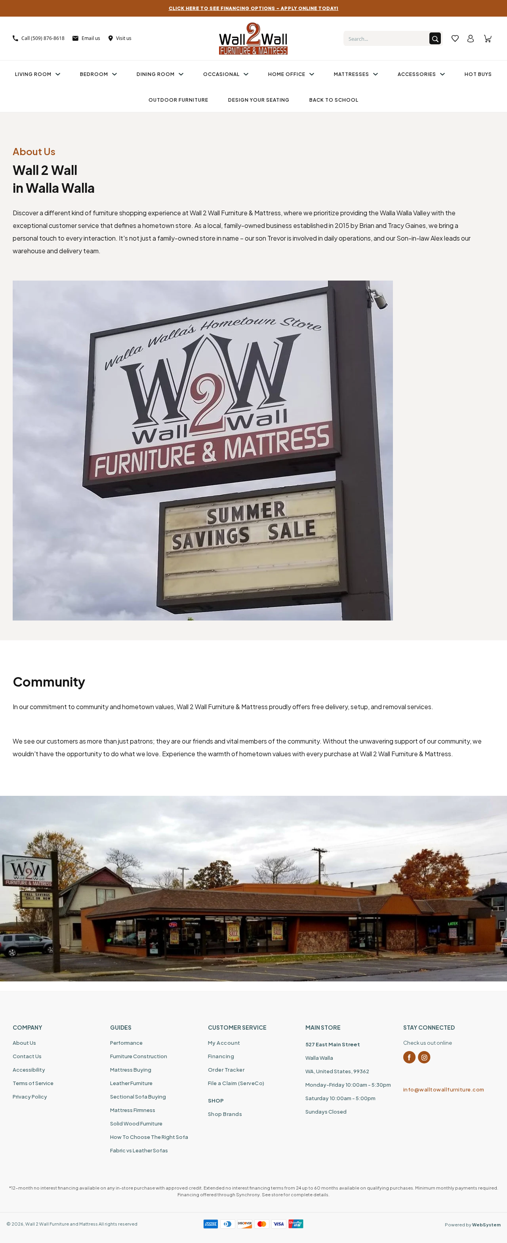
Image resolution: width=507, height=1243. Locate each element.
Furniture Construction (138, 1056)
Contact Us (27, 1056)
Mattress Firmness (132, 1110)
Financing (221, 1056)
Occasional (221, 74)
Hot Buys (478, 74)
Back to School (333, 100)
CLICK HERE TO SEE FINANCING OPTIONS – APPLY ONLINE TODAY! (254, 8)
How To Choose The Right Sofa (149, 1137)
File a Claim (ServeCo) (236, 1083)
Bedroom (94, 74)
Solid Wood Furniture (136, 1123)
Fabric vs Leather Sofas (139, 1150)
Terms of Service (33, 1083)
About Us (24, 1043)
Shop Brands (225, 1114)
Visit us (124, 38)
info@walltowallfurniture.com (443, 1089)
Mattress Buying (130, 1070)
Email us (91, 38)
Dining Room (156, 74)
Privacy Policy (30, 1096)
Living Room (33, 74)
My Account (224, 1043)
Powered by (473, 1224)
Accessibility (29, 1070)
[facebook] (409, 1057)
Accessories (417, 74)
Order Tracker (226, 1070)
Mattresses (351, 74)
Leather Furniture (131, 1083)
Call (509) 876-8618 (43, 38)
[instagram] (424, 1057)
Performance (126, 1043)
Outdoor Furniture (178, 100)
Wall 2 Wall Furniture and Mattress (61, 1223)
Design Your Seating (259, 100)
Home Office (286, 74)
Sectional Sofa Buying (138, 1096)
